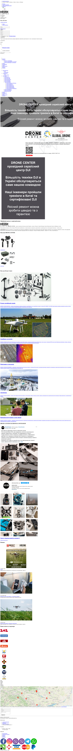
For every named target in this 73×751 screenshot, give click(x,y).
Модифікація (4, 64)
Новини (3, 736)
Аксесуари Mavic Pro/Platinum (11, 88)
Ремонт (3, 63)
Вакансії (3, 735)
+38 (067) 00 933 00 (3, 22)
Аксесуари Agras (7, 77)
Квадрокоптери (5, 70)
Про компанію (4, 733)
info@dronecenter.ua (5, 1)
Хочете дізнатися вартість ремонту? (10, 538)
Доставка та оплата (5, 4)
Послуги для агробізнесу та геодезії (10, 61)
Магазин (3, 58)
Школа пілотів (4, 66)
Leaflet (64, 705)
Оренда (3, 65)
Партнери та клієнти (5, 734)
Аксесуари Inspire (7, 80)
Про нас (3, 3)
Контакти (4, 6)
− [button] (1, 689)
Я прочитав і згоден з (8, 36)
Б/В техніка (6, 72)
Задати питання (63, 706)
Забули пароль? (3, 28)
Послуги (3, 59)
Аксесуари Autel (7, 78)
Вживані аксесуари (7, 91)
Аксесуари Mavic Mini (10, 86)
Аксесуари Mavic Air (9, 84)
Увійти (3, 24)
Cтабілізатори (5, 73)
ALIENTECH (6, 76)
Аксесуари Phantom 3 (8, 89)
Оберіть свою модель (4, 540)
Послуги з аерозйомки (8, 60)
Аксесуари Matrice (7, 81)
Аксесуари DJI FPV (7, 79)
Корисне (3, 95)
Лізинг (1, 569)
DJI (5, 71)
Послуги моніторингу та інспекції (10, 62)
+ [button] (1, 687)
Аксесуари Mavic (8, 82)
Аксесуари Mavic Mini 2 (10, 87)
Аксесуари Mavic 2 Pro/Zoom (11, 83)
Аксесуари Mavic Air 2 (10, 85)
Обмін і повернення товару (7, 5)
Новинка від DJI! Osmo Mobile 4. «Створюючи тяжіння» (9, 596)
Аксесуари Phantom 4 (8, 90)
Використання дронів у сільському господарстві (8, 623)
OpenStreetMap (67, 705)
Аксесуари (4, 75)
